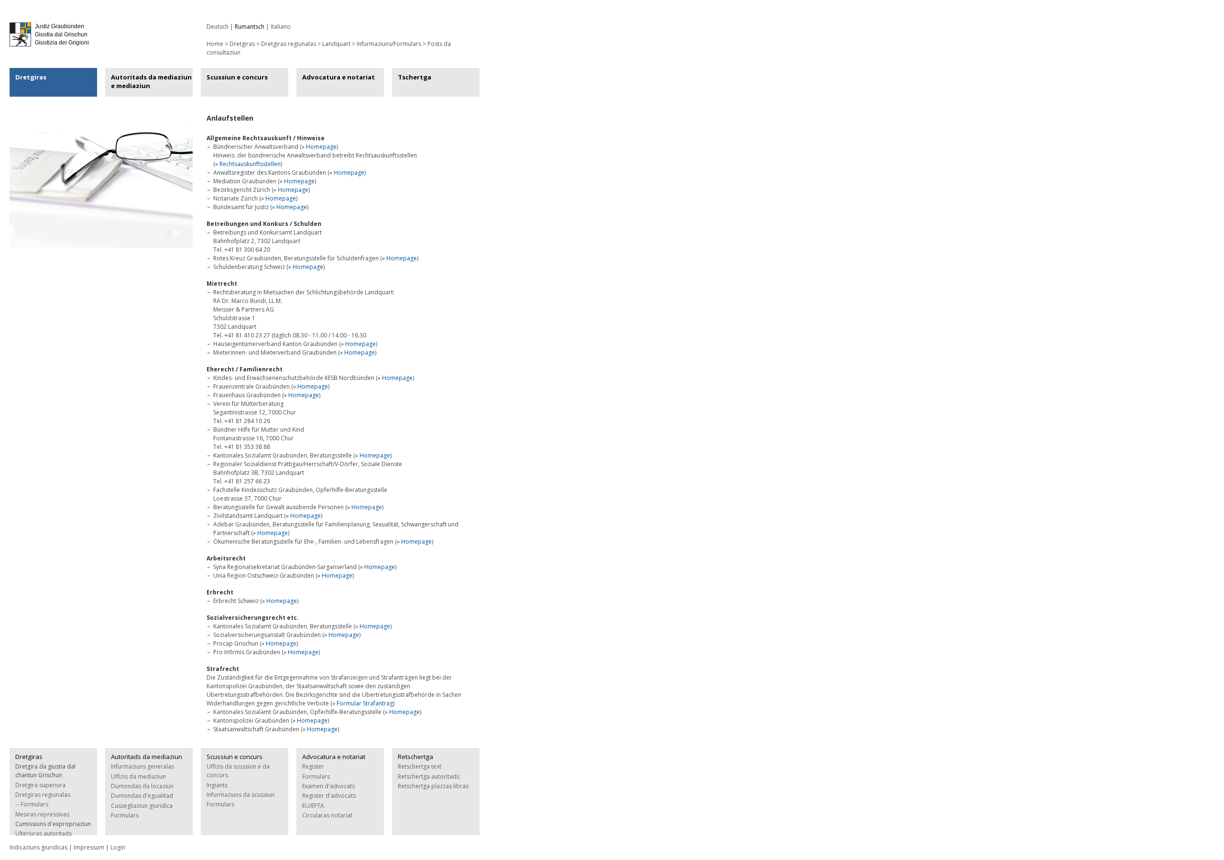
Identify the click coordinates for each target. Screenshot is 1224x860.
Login (117, 847)
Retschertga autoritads (428, 776)
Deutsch (218, 26)
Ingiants (217, 785)
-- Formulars (31, 804)
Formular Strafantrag (365, 703)
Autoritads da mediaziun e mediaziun (151, 81)
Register (313, 766)
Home (215, 44)
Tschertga (414, 77)
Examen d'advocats (328, 786)
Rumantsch (249, 26)
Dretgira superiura (40, 785)
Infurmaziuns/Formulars (389, 44)
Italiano (281, 26)
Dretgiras (30, 77)
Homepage (321, 147)
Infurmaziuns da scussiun (240, 795)
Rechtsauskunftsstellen (250, 164)
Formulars (125, 815)
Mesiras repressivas (42, 814)
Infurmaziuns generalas (142, 766)
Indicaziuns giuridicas (38, 847)
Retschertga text (419, 766)
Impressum (89, 847)
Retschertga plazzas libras (433, 786)
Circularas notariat (327, 815)
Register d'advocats (329, 796)
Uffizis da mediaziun (138, 776)
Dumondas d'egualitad (142, 796)
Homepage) (350, 172)
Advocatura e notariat (338, 77)
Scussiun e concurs (237, 77)
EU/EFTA (313, 806)
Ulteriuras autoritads (43, 833)
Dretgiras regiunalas (288, 44)
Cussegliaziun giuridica (142, 806)
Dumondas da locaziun (142, 786)
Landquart (336, 44)
